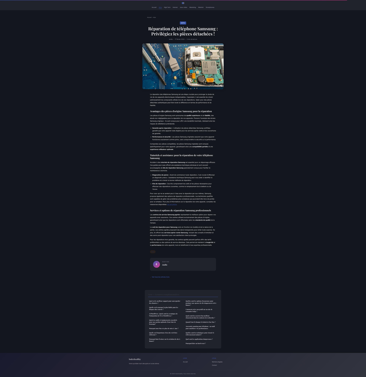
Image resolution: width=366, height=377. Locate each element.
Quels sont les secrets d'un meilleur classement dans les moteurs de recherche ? (200, 317)
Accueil (154, 7)
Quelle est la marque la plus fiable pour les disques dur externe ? (163, 308)
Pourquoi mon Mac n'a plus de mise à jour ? (164, 328)
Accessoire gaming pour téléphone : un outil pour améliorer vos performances (200, 327)
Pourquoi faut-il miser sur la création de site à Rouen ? (164, 340)
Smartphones (210, 7)
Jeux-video (183, 7)
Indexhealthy (135, 359)
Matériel (200, 7)
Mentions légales (217, 362)
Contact (214, 365)
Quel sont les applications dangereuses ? (199, 339)
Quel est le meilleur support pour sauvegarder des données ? (164, 302)
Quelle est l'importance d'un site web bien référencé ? (163, 334)
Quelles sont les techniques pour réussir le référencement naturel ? (200, 334)
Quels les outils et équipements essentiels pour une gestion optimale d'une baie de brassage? (163, 322)
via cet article (172, 204)
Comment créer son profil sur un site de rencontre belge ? (199, 310)
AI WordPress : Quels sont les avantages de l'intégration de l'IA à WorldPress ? (163, 315)
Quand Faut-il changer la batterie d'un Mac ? (201, 322)
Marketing (192, 7)
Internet (175, 7)
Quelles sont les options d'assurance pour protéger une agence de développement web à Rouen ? (201, 303)
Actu (160, 7)
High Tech (167, 7)
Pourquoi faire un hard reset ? (196, 343)
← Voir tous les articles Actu (159, 277)
